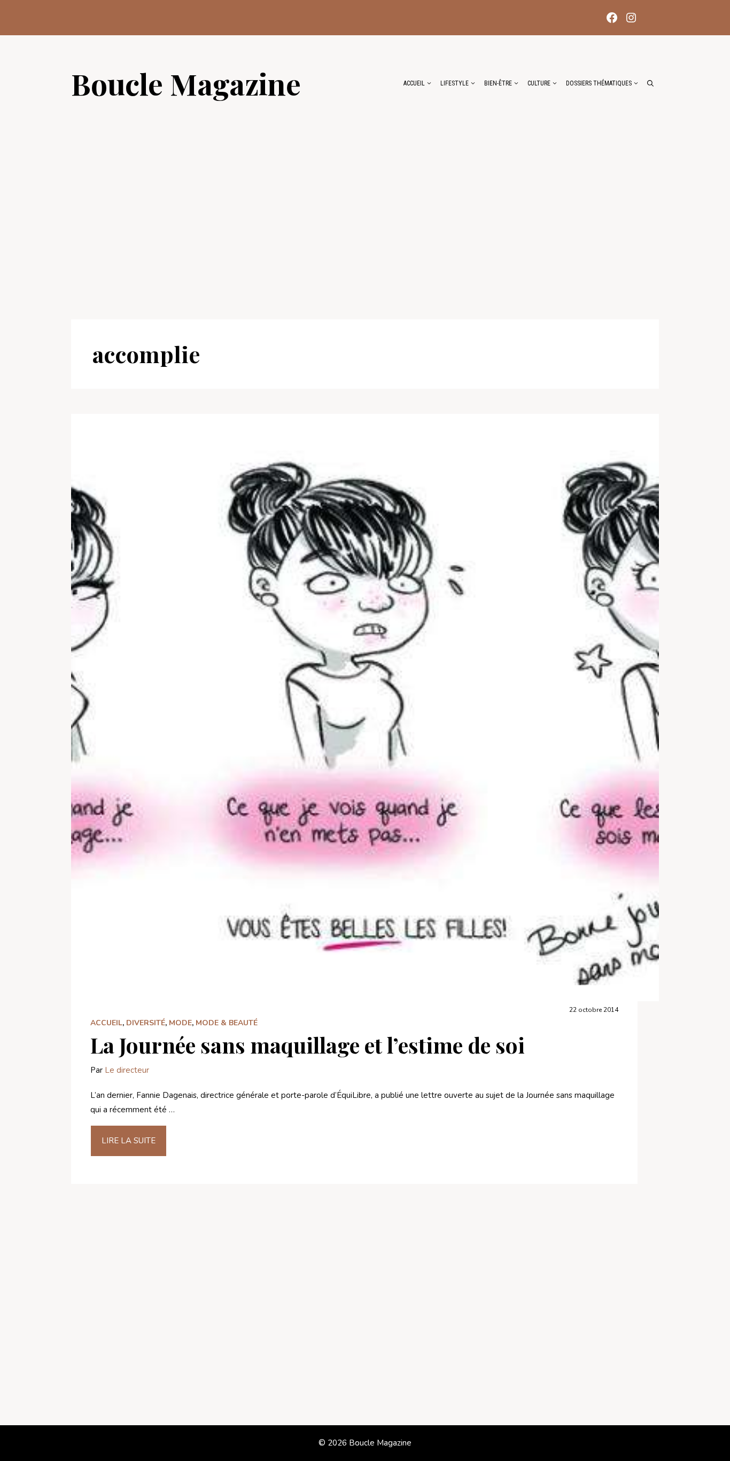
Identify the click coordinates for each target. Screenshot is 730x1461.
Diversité (145, 1023)
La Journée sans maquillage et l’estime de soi (307, 1045)
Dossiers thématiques (599, 83)
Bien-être (498, 83)
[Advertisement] (365, 204)
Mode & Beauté (227, 1023)
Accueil (414, 83)
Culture (538, 83)
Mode (180, 1023)
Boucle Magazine (186, 83)
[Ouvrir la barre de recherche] (650, 83)
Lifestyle (454, 83)
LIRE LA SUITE (129, 1140)
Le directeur (127, 1070)
